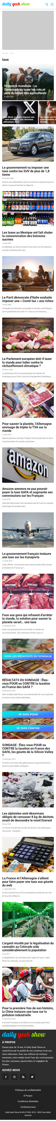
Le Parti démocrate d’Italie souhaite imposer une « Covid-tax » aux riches (27, 299)
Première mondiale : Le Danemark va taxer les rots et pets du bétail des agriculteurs (25, 89)
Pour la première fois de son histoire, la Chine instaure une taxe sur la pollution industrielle (28, 1011)
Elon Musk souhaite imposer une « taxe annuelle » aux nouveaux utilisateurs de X (18, 119)
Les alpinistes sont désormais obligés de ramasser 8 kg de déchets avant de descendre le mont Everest (28, 817)
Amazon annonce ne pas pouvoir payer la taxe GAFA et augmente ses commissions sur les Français (27, 492)
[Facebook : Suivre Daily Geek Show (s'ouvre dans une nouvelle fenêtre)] (5, 1076)
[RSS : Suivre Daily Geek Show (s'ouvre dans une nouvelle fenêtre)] (23, 1076)
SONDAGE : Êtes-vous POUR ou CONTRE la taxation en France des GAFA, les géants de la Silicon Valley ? (27, 750)
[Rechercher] (47, 5)
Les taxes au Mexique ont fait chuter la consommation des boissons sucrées (27, 236)
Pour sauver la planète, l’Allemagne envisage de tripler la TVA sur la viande (27, 427)
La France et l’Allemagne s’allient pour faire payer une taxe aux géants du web (27, 881)
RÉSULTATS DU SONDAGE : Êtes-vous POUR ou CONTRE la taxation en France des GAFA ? (26, 683)
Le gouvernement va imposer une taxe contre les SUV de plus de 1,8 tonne (26, 171)
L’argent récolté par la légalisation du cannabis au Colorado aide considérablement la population (28, 946)
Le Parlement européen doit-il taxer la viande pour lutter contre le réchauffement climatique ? (27, 362)
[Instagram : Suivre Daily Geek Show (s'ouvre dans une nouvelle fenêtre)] (14, 1076)
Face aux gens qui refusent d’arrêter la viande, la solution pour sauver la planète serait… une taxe (27, 618)
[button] (52, 4)
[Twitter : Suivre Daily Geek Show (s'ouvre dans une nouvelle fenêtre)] (32, 1076)
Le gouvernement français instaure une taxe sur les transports (26, 555)
